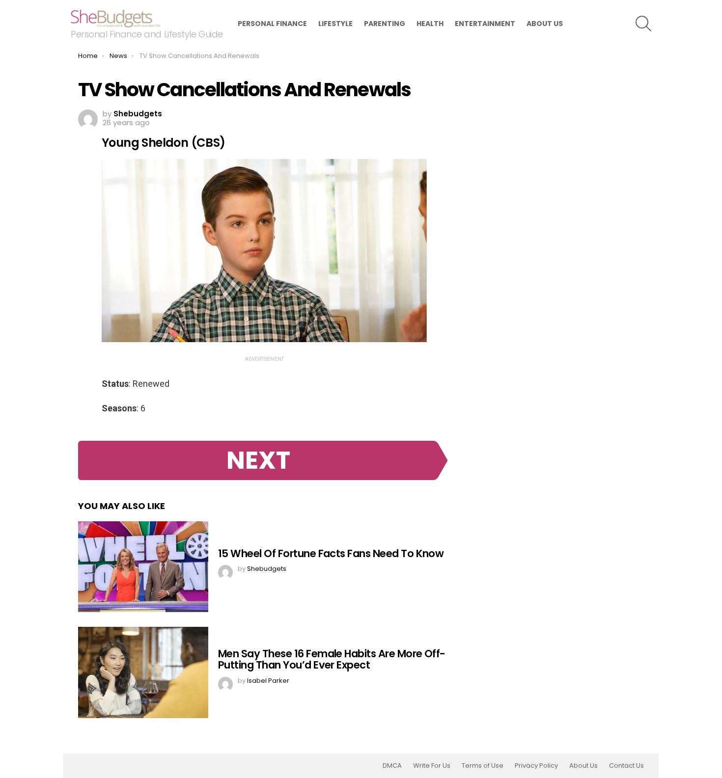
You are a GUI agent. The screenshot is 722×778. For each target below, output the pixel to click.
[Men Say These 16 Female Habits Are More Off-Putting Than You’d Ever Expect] (143, 672)
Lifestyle (335, 23)
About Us (545, 23)
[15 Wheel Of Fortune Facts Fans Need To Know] (143, 567)
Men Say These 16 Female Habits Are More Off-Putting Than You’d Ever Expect (331, 659)
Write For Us (431, 766)
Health (430, 23)
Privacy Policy (536, 766)
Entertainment (485, 23)
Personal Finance (272, 23)
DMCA (392, 766)
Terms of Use (482, 766)
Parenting (384, 23)
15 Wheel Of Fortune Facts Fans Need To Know (331, 553)
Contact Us (626, 766)
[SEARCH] (643, 23)
